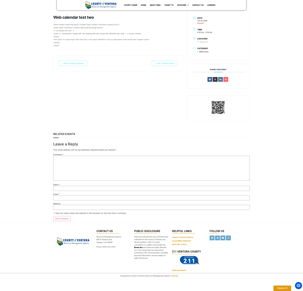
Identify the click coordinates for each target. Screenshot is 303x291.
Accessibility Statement (181, 241)
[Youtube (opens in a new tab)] (223, 237)
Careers (211, 5)
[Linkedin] (220, 79)
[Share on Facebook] (209, 79)
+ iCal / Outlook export (164, 63)
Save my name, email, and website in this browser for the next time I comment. (90, 213)
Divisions (181, 5)
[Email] (225, 79)
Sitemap (175, 276)
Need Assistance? (179, 270)
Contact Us (198, 5)
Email (56, 194)
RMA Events (203, 52)
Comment (58, 154)
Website (56, 204)
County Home (130, 5)
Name (56, 185)
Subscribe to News (179, 244)
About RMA (155, 5)
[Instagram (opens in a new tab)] (228, 237)
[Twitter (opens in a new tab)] (217, 237)
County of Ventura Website (182, 237)
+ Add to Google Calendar (73, 63)
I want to (169, 5)
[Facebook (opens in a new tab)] (212, 237)
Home (143, 5)
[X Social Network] (215, 79)
